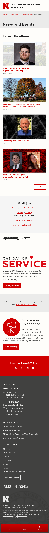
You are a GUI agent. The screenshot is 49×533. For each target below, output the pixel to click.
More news (40, 187)
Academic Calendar (12, 430)
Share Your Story (11, 347)
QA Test (11, 512)
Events (6, 456)
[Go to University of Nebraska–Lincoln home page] (6, 6)
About (30, 14)
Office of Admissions (12, 426)
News (5, 468)
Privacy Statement (8, 516)
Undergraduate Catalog (13, 438)
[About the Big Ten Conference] (7, 486)
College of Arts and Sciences (25, 6)
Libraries (7, 460)
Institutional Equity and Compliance (13, 514)
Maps (5, 464)
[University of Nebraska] (21, 486)
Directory (7, 449)
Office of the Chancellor (14, 472)
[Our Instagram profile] (27, 368)
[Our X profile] (21, 368)
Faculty (28, 212)
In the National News (24, 220)
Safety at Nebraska (21, 516)
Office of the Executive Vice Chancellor (21, 434)
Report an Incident (12, 477)
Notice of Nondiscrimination (32, 514)
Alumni (20, 212)
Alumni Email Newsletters (24, 225)
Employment (9, 453)
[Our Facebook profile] (16, 368)
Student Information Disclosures (12, 517)
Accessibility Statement (21, 512)
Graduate (32, 208)
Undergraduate (19, 208)
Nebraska (5, 14)
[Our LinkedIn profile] (33, 368)
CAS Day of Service (12, 286)
